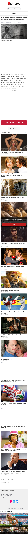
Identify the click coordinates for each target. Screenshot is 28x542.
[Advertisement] (14, 59)
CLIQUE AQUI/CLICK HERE (16, 497)
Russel (19, 22)
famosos (6, 482)
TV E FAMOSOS (8, 480)
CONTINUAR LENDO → (14, 123)
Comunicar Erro (13, 128)
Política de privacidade (9, 490)
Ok (14, 224)
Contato (3, 490)
